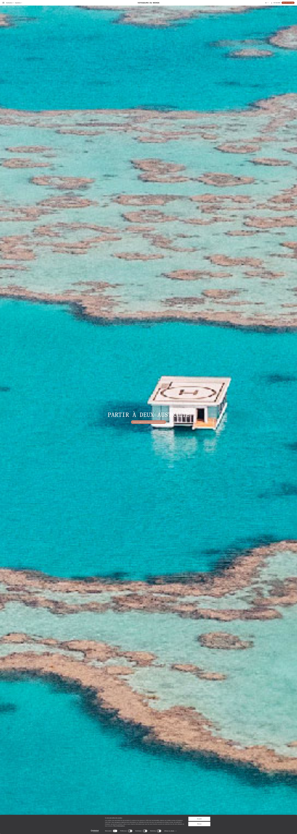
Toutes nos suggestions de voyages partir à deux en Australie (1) (148, 422)
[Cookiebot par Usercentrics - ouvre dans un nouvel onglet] (95, 831)
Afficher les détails (169, 831)
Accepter (199, 818)
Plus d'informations (119, 826)
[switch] (130, 831)
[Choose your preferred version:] (267, 2)
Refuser (199, 824)
